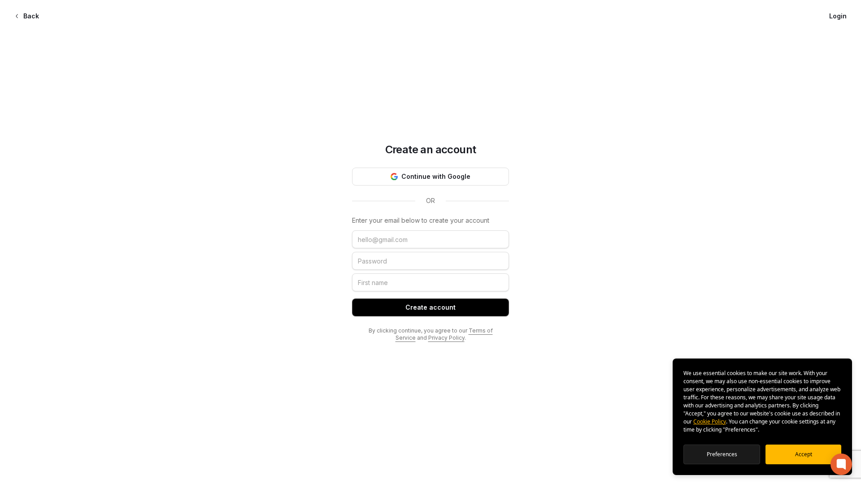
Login (838, 16)
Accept (803, 454)
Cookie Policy (709, 421)
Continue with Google (435, 176)
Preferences (722, 454)
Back (31, 16)
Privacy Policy (446, 337)
